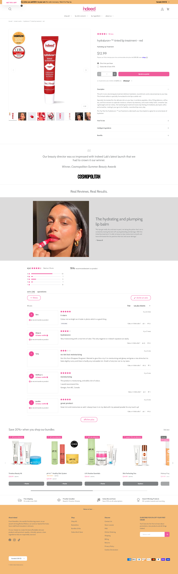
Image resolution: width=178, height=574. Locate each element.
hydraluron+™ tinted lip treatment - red (33, 21)
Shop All (74, 521)
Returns (107, 543)
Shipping (107, 536)
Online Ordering (110, 532)
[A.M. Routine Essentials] (102, 452)
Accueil (10, 21)
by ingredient (95, 16)
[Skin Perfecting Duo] (140, 452)
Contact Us (108, 521)
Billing (107, 539)
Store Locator (109, 525)
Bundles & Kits (76, 528)
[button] (168, 9)
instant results (18, 21)
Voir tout (166, 429)
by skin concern (80, 16)
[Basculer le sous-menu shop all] (71, 16)
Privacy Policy (109, 546)
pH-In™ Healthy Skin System (57, 473)
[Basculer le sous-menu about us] (113, 16)
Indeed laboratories (18, 565)
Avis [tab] (31, 292)
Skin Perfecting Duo (129, 473)
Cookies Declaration (111, 550)
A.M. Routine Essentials (92, 473)
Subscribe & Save (77, 532)
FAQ (106, 528)
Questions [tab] (41, 292)
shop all (67, 16)
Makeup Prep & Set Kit (168, 473)
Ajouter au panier (143, 74)
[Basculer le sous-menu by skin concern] (87, 16)
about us (109, 16)
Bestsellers (75, 525)
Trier (129, 306)
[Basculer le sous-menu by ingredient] (102, 16)
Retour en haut (88, 509)
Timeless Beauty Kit (15, 473)
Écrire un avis (142, 298)
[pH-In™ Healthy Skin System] (64, 452)
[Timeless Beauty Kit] (26, 452)
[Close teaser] (22, 6)
